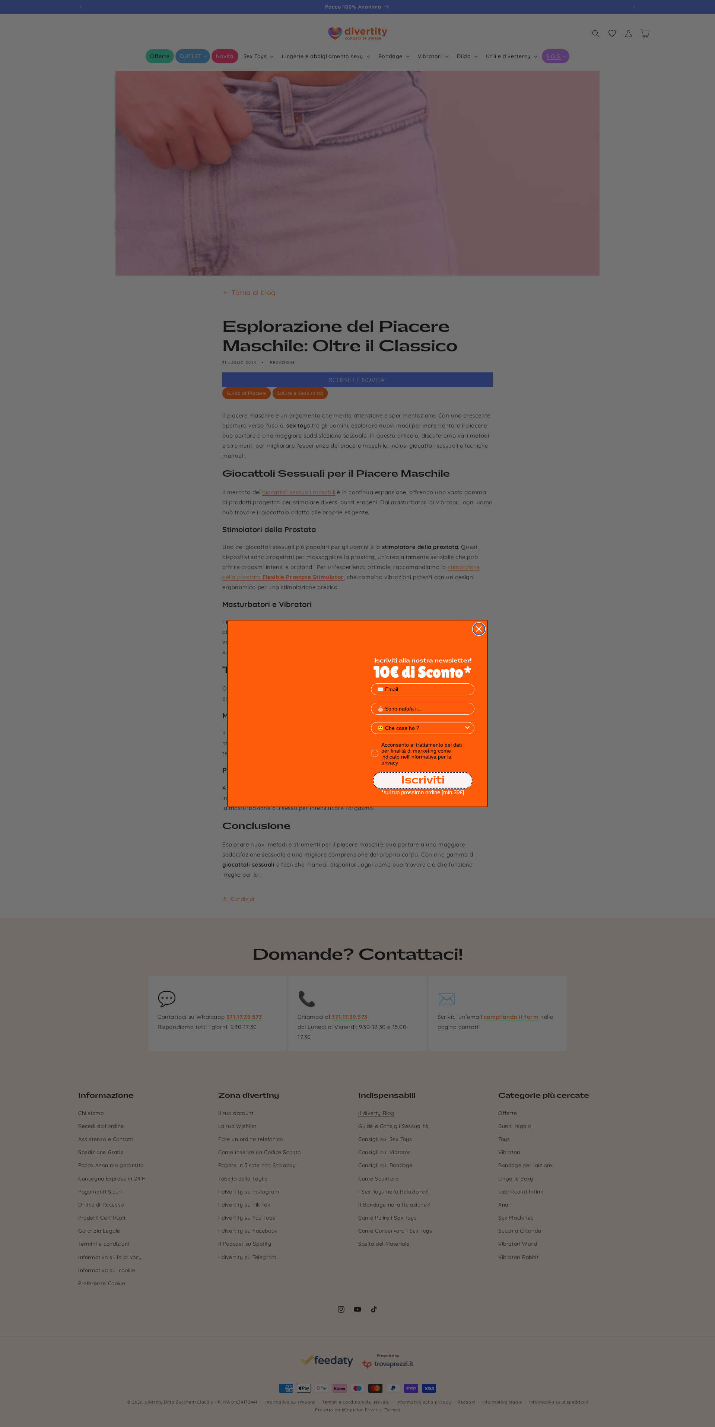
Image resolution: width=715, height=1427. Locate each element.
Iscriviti (423, 780)
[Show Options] (467, 728)
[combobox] (420, 728)
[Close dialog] (479, 629)
